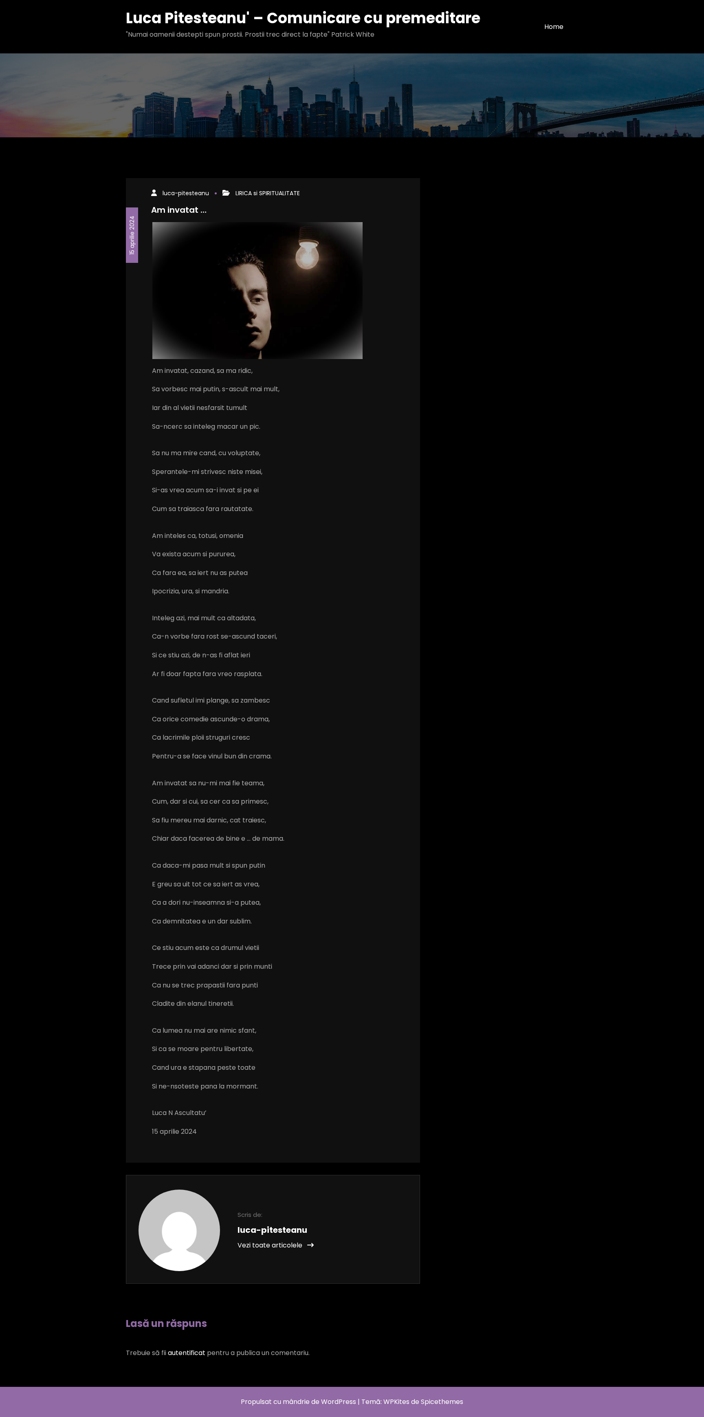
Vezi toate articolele (271, 1245)
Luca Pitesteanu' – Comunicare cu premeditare (303, 18)
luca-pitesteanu (186, 193)
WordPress (338, 1401)
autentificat (186, 1352)
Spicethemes (442, 1401)
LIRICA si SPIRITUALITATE (267, 193)
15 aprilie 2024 (132, 235)
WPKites (397, 1401)
